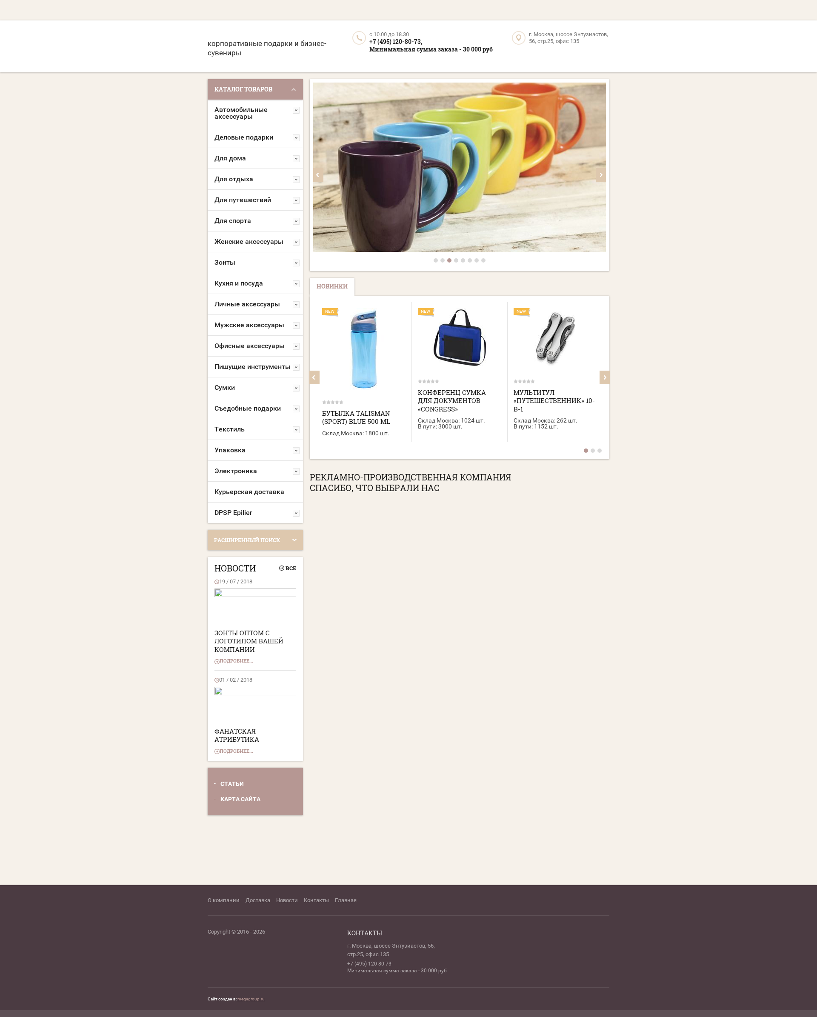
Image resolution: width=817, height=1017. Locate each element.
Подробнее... (236, 660)
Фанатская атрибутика (236, 735)
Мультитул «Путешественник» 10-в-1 (554, 400)
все (291, 568)
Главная (346, 900)
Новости (287, 900)
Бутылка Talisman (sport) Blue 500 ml (356, 417)
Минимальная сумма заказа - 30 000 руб (431, 49)
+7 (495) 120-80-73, (395, 41)
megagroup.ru (251, 999)
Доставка (258, 900)
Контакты (316, 900)
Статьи (232, 783)
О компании (224, 900)
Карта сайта (240, 799)
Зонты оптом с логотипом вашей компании (248, 641)
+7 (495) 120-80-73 (369, 964)
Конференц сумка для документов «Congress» (452, 400)
